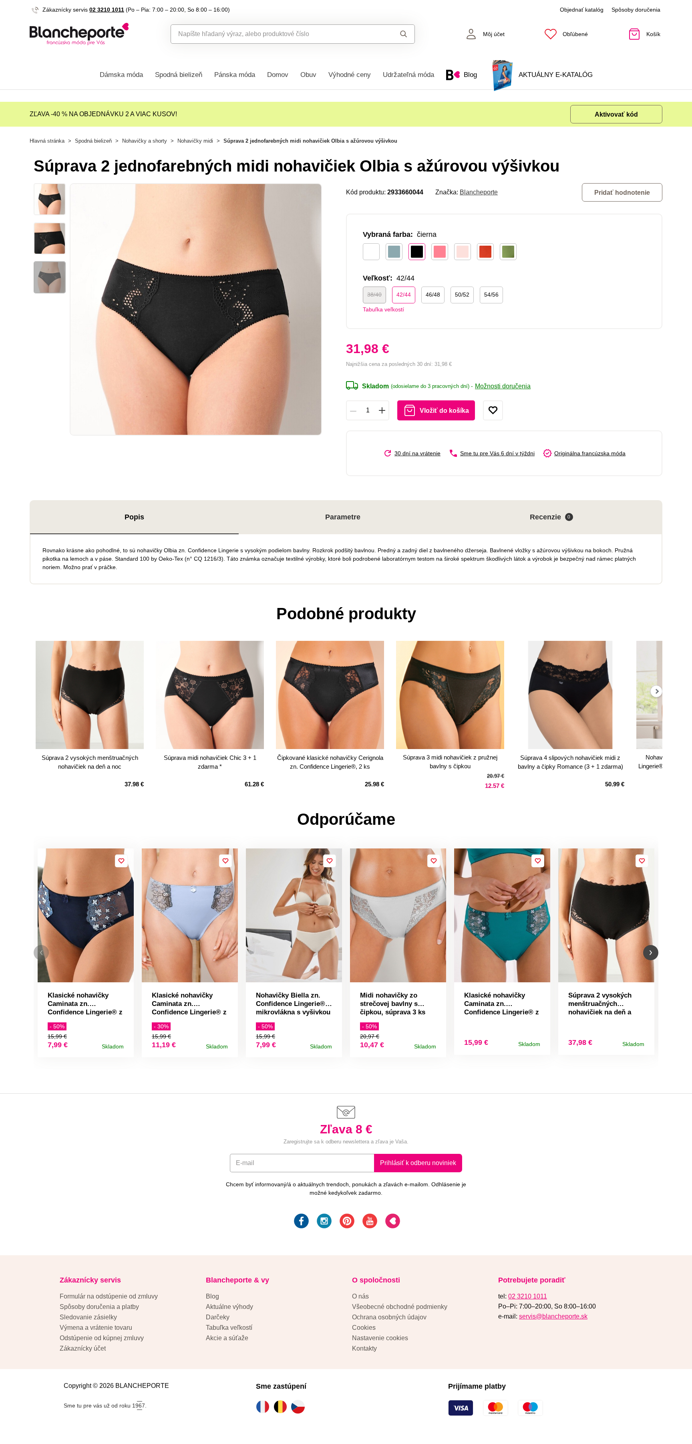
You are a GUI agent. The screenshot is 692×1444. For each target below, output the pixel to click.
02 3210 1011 (106, 9)
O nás (360, 1296)
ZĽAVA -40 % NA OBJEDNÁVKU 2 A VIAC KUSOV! (103, 114)
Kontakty (364, 1348)
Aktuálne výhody (229, 1306)
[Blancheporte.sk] (79, 34)
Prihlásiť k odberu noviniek (418, 1162)
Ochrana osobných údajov (389, 1317)
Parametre (342, 517)
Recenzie (550, 517)
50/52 (462, 294)
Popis (134, 517)
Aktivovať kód (616, 114)
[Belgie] (282, 1407)
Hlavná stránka (47, 141)
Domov (277, 75)
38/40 (374, 294)
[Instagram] (323, 1222)
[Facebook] (300, 1222)
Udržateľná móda (408, 75)
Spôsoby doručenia (636, 9)
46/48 (433, 294)
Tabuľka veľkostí (383, 309)
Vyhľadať (396, 34)
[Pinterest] (346, 1222)
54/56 (491, 294)
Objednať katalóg (581, 9)
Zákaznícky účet (83, 1348)
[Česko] (300, 1407)
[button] (41, 953)
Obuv (308, 75)
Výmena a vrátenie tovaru (96, 1327)
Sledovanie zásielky (88, 1317)
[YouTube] (369, 1222)
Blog (212, 1296)
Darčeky (217, 1317)
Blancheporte (479, 192)
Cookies (364, 1327)
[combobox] (274, 34)
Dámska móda (121, 75)
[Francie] (265, 1407)
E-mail (245, 1162)
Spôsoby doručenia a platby (99, 1306)
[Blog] (391, 1222)
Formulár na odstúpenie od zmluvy (109, 1296)
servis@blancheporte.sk (553, 1316)
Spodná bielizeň (178, 75)
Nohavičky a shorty (144, 141)
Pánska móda (234, 75)
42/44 (403, 294)
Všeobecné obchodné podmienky (399, 1306)
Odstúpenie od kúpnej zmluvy (102, 1338)
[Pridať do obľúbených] (493, 410)
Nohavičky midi (195, 141)
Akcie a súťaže (227, 1338)
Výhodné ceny (349, 75)
